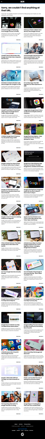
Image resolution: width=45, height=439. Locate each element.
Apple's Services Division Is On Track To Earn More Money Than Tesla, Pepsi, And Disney (33, 218)
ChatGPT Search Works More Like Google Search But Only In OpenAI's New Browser (11, 57)
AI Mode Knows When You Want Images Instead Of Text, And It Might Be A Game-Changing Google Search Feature (32, 245)
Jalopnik (18, 430)
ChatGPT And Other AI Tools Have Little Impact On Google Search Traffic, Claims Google (10, 111)
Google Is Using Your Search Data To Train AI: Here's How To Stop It (10, 164)
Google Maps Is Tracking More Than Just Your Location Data (32, 404)
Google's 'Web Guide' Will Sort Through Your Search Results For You (10, 379)
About (16, 424)
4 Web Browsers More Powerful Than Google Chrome (9, 352)
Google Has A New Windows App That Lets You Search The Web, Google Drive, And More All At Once (33, 165)
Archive (20, 424)
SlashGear (31, 430)
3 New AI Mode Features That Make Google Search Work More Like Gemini (11, 244)
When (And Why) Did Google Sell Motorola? (33, 352)
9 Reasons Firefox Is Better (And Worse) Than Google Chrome (32, 30)
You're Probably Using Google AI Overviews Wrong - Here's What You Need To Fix (33, 273)
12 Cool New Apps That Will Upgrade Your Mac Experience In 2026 (33, 84)
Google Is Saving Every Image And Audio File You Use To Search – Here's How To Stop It (33, 191)
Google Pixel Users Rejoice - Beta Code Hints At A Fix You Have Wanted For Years (33, 138)
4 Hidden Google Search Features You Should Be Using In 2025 (10, 136)
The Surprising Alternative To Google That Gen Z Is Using (9, 404)
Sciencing (26, 430)
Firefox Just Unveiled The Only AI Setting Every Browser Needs (33, 378)
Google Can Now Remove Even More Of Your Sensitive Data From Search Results (10, 191)
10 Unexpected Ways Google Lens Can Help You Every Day (33, 299)
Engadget (13, 430)
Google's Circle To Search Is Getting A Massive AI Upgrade (11, 217)
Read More (18, 39)
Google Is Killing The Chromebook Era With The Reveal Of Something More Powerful (33, 326)
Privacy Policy (27, 424)
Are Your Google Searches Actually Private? (11, 272)
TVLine (22, 430)
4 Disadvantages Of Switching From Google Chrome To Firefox (10, 30)
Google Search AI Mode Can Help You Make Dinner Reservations (10, 325)
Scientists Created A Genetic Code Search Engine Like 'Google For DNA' (11, 83)
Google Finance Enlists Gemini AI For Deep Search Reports (10, 299)
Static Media (17, 426)
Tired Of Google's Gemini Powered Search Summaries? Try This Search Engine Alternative (33, 57)
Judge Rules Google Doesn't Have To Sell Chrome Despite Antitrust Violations (33, 111)
